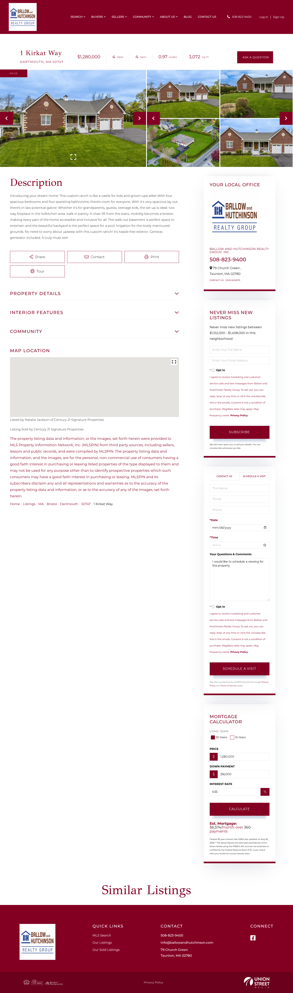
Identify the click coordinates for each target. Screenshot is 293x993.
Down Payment (222, 766)
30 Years (221, 737)
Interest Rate (221, 784)
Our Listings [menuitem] (102, 943)
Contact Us (217, 280)
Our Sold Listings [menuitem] (106, 950)
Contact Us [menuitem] (207, 17)
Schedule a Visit (254, 476)
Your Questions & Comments (231, 554)
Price (214, 749)
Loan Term (219, 731)
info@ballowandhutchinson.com (187, 943)
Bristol (52, 504)
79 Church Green (176, 953)
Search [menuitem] (77, 17)
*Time (214, 537)
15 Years (240, 737)
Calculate (239, 809)
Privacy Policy (239, 415)
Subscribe (239, 432)
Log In (264, 17)
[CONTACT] (255, 57)
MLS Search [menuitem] (101, 936)
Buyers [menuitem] (97, 17)
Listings (29, 504)
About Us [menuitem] (167, 17)
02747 (85, 504)
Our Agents (233, 280)
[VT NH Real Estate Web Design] (256, 982)
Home (15, 504)
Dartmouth (69, 504)
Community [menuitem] (142, 17)
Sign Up (278, 17)
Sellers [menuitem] (118, 17)
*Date (214, 520)
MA (41, 504)
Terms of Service (228, 685)
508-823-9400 (242, 17)
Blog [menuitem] (188, 17)
